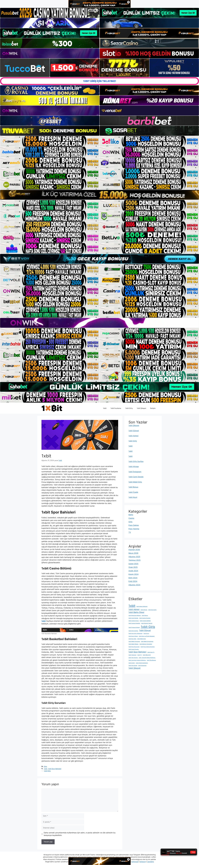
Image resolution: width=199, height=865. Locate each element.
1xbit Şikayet (141, 408)
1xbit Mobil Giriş (135, 482)
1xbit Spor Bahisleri (54, 769)
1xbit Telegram (132, 655)
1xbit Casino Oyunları (144, 618)
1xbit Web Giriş (147, 655)
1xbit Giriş (129, 408)
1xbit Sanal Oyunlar (134, 649)
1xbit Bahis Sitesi (136, 612)
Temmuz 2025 (134, 560)
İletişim (152, 408)
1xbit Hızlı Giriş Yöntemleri (135, 633)
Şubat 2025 (133, 564)
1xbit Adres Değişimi (141, 606)
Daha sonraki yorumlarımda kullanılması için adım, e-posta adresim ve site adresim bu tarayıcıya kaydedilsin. (79, 834)
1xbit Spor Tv (150, 652)
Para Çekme (134, 525)
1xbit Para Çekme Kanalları (148, 646)
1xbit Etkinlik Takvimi (146, 623)
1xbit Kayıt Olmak (133, 636)
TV (130, 532)
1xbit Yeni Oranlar (133, 657)
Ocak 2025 (133, 567)
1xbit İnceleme (116, 408)
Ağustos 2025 (134, 557)
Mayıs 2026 (133, 553)
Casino (131, 518)
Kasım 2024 (133, 574)
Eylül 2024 (133, 581)
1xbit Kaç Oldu (132, 638)
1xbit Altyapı (134, 466)
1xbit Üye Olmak (133, 665)
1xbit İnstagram (135, 472)
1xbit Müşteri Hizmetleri (145, 644)
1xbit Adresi (133, 436)
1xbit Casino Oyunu (134, 620)
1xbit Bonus (133, 487)
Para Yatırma (134, 529)
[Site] (49, 141)
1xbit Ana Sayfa (152, 609)
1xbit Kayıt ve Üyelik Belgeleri (147, 636)
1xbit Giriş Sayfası (136, 461)
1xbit (104, 408)
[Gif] (99, 195)
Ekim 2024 (133, 578)
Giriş (45, 766)
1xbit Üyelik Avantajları (142, 663)
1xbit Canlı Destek (136, 477)
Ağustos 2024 (134, 585)
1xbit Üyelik (133, 492)
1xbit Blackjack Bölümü (135, 615)
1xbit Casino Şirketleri (134, 623)
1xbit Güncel (134, 431)
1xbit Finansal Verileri (134, 627)
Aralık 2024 (133, 571)
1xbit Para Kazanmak (134, 646)
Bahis (131, 515)
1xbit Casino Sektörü (145, 620)
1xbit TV (139, 655)
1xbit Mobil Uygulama (134, 641)
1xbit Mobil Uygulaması (147, 641)
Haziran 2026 (134, 550)
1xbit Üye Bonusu (151, 660)
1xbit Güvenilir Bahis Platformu (147, 657)
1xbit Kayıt (133, 497)
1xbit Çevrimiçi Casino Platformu (137, 660)
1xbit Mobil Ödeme (133, 644)
